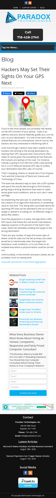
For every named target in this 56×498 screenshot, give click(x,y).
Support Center (29, 7)
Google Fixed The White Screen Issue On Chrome (30, 310)
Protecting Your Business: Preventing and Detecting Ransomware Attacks (30, 322)
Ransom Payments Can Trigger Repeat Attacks (28, 456)
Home (15, 7)
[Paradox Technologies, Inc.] (28, 17)
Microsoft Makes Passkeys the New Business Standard (28, 446)
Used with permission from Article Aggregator (23, 261)
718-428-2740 (28, 37)
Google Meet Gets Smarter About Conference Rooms (31, 301)
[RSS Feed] (30, 2)
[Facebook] (26, 2)
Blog (42, 7)
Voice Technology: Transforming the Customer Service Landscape (32, 292)
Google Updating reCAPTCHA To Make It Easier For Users (32, 280)
